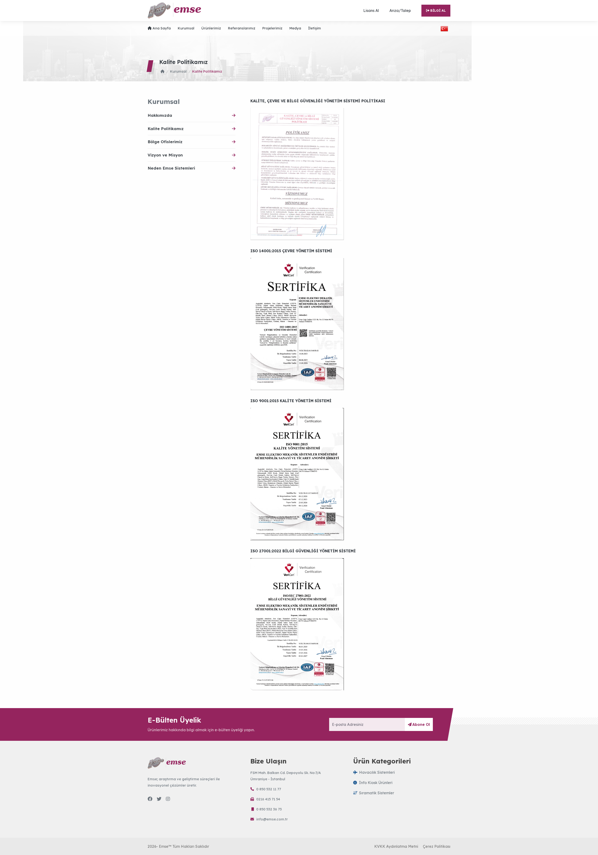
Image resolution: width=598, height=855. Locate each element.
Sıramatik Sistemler (376, 793)
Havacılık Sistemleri (377, 772)
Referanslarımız (241, 28)
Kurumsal (186, 28)
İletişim (314, 28)
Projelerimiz (272, 28)
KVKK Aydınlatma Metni (396, 846)
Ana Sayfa (162, 28)
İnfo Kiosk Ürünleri (375, 782)
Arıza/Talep (400, 10)
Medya (295, 28)
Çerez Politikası (436, 846)
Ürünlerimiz (211, 28)
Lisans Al (371, 10)
